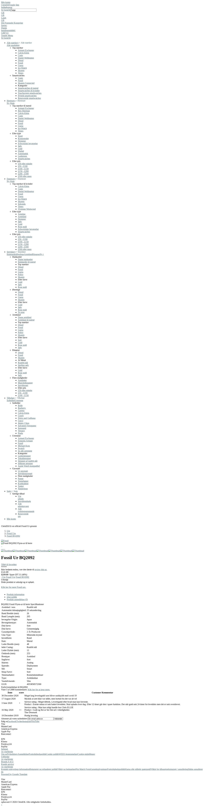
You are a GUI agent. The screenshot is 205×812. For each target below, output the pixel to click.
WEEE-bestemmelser (68, 754)
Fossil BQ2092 (13, 536)
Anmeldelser (23, 754)
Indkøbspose (6, 7)
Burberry (22, 408)
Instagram (27, 721)
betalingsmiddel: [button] (8, 30)
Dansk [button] (4, 28)
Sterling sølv (23, 365)
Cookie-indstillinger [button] (86, 754)
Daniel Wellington (26, 58)
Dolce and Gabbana (26, 418)
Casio (20, 55)
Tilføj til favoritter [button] (9, 564)
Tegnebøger (23, 481)
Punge (20, 478)
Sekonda (22, 204)
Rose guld (22, 226)
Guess (20, 65)
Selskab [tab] (4, 749)
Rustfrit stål (23, 362)
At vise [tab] (4, 751)
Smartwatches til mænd (28, 88)
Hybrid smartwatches (27, 95)
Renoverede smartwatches (29, 98)
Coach (21, 415)
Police (20, 274)
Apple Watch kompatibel (29, 466)
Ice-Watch (22, 68)
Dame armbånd (24, 317)
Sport (20, 136)
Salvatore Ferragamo (27, 425)
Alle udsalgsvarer (23, 505)
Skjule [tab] (10, 751)
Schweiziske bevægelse (28, 229)
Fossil (20, 63)
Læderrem (22, 156)
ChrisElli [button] (7, 10)
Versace (21, 431)
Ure (8, 531)
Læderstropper (24, 456)
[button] (102, 13)
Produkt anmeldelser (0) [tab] (17, 599)
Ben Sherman (24, 111)
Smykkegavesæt (25, 473)
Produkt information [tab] (15, 594)
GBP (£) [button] (5, 33)
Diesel (20, 60)
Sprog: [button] (4, 25)
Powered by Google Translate (14, 774)
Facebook (12, 721)
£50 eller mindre (25, 163)
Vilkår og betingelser (66, 769)
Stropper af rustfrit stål (27, 461)
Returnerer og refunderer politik (43, 769)
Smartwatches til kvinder (29, 90)
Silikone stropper (25, 463)
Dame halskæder (25, 259)
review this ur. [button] (41, 569)
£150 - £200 (23, 171)
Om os (4, 754)
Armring (21, 214)
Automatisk (23, 153)
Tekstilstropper (24, 458)
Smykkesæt (23, 385)
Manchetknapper (25, 383)
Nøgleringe (23, 488)
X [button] (2, 10)
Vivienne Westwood (27, 209)
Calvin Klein (23, 53)
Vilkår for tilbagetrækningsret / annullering (169, 769)
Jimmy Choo (23, 423)
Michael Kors (24, 446)
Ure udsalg (21, 497)
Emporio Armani (25, 441)
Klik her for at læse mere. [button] (39, 689)
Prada (20, 433)
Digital (21, 151)
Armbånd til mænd (26, 320)
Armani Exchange (26, 50)
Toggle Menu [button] (7, 35)
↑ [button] (1, 804)
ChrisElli (5, 5)
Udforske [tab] (5, 756)
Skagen (21, 70)
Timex (20, 73)
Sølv (20, 146)
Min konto (5, 2)
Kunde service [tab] (7, 764)
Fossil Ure (11, 533)
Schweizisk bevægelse (28, 143)
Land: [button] (3, 18)
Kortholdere (23, 483)
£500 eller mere (25, 176)
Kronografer (23, 138)
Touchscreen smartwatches (29, 93)
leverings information (20, 769)
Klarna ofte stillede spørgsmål (138, 769)
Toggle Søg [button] (14, 5)
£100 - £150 (23, 169)
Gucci (20, 420)
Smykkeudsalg (24, 501)
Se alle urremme (25, 451)
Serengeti (22, 428)
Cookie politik (52, 754)
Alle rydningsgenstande (26, 510)
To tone (21, 312)
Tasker (21, 486)
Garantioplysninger (98, 769)
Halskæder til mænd (27, 262)
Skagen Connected (26, 83)
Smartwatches (24, 158)
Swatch (21, 448)
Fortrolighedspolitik (37, 754)
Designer (22, 141)
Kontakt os (6, 769)
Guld (20, 148)
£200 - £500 (23, 174)
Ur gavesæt (23, 471)
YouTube (35, 721)
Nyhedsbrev (12, 754)
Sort (19, 340)
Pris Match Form (83, 769)
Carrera (21, 410)
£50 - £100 (22, 166)
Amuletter (22, 380)
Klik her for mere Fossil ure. (13, 587)
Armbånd (22, 216)
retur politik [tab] (12, 597)
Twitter (19, 721)
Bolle (20, 405)
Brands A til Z (7, 761)
